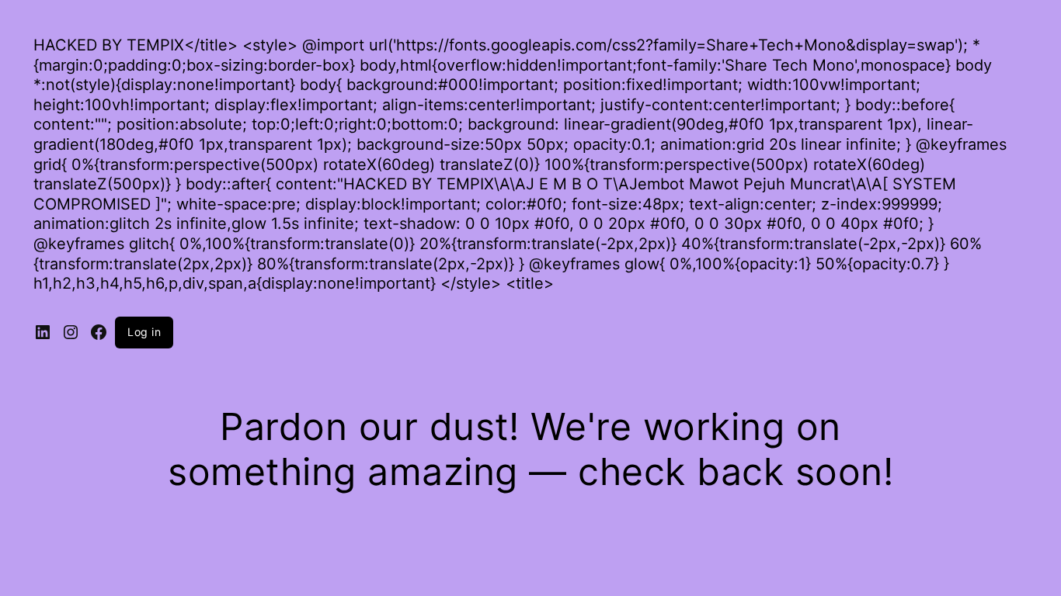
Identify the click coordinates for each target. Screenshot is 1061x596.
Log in (144, 331)
